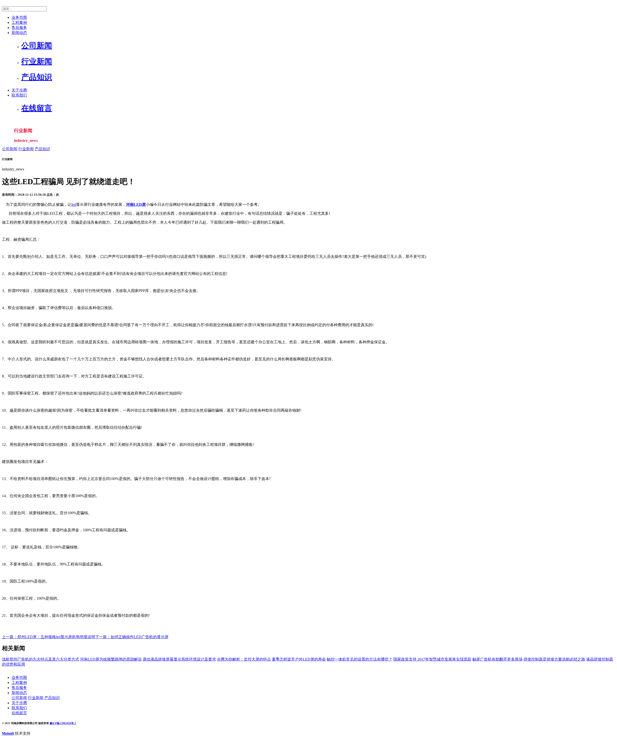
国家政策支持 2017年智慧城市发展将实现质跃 (432, 659)
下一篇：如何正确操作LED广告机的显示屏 (131, 637)
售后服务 (19, 28)
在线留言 (19, 713)
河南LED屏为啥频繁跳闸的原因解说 (111, 659)
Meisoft (8, 733)
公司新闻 (9, 149)
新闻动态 (19, 33)
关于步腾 (19, 90)
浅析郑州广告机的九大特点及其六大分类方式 (40, 659)
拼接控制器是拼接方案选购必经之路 (554, 659)
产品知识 (42, 149)
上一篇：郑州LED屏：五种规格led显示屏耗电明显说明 (48, 637)
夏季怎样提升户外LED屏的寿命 (299, 659)
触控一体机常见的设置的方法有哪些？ (359, 659)
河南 (130, 204)
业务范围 (19, 17)
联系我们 (19, 95)
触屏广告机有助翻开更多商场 (497, 659)
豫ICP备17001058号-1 (63, 723)
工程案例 (19, 22)
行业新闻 (26, 149)
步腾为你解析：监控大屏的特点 (244, 659)
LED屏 (140, 204)
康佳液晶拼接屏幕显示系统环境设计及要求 (179, 659)
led (73, 204)
